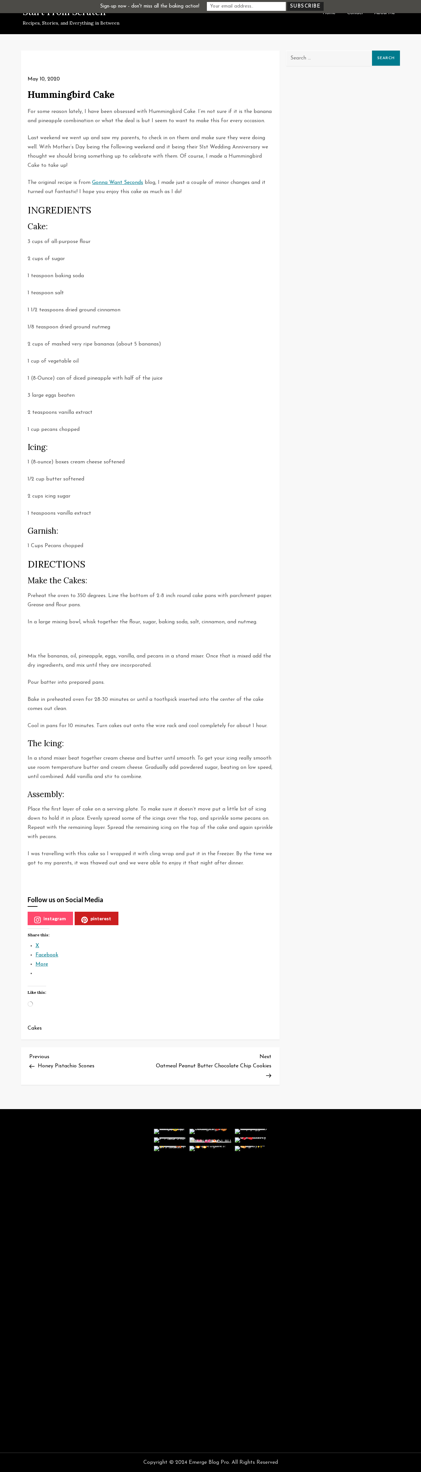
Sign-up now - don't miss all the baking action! (149, 6)
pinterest (100, 918)
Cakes (35, 1028)
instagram (54, 918)
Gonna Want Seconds (117, 182)
